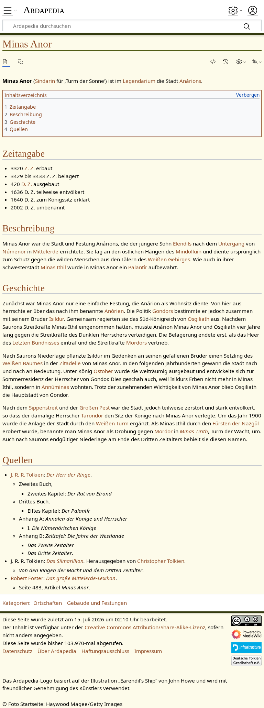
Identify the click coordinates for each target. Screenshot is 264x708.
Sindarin (45, 80)
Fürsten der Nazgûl (235, 423)
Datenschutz (17, 650)
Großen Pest (94, 407)
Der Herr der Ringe (68, 474)
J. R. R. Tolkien (27, 474)
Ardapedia (43, 10)
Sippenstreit (43, 407)
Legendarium (139, 80)
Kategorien (15, 602)
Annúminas (55, 386)
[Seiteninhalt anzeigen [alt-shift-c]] (6, 62)
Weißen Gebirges (169, 259)
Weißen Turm (112, 423)
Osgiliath (198, 318)
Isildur (56, 318)
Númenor (14, 251)
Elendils (182, 243)
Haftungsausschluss (105, 650)
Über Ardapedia (56, 650)
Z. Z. (29, 168)
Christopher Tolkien (160, 560)
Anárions (190, 80)
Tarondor (92, 415)
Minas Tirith (194, 431)
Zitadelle (70, 363)
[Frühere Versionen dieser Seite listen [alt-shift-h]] (227, 62)
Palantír (137, 267)
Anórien (114, 310)
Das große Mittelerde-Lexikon (81, 578)
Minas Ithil (53, 267)
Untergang (231, 243)
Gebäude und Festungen (97, 602)
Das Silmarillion (65, 560)
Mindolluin (188, 251)
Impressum (148, 650)
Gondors (162, 310)
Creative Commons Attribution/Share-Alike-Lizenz (145, 627)
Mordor (163, 431)
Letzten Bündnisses (35, 342)
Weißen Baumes (22, 363)
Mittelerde (45, 251)
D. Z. (26, 184)
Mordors (136, 342)
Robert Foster (27, 578)
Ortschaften (47, 602)
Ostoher (103, 371)
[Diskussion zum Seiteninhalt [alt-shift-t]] (21, 62)
